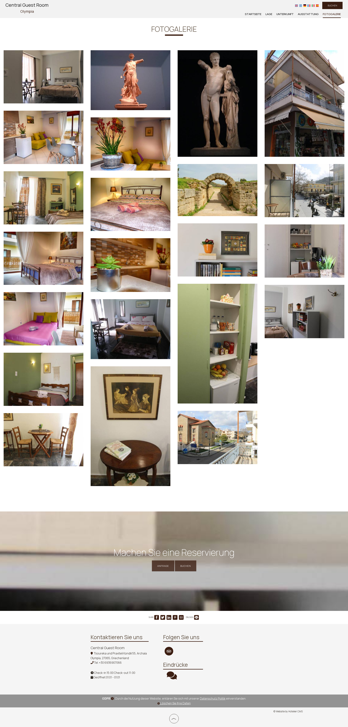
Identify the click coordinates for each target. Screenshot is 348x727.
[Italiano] (313, 5)
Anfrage (163, 566)
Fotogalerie (332, 14)
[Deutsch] (304, 5)
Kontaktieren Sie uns (116, 637)
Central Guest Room (27, 8)
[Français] (309, 5)
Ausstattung (308, 14)
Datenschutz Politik (212, 699)
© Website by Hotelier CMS (288, 711)
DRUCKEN (190, 617)
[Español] (317, 5)
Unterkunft (285, 14)
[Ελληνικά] (300, 5)
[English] (296, 5)
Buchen (332, 5)
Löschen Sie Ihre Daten (175, 703)
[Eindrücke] (172, 678)
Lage (269, 14)
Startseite (253, 14)
